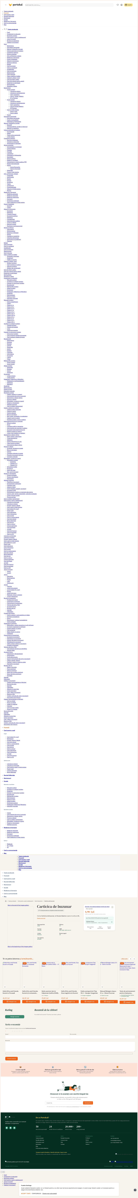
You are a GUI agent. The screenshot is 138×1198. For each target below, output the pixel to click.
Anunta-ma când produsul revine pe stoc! (97, 906)
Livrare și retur (64, 1140)
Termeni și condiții (108, 1166)
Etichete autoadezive (13, 617)
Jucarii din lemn (11, 593)
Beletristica (10, 46)
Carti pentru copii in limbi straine (16, 767)
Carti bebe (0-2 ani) (13, 509)
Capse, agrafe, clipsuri (13, 660)
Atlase (9, 133)
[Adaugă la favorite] (4, 986)
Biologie (9, 344)
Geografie (10, 170)
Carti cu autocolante (13, 517)
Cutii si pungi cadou (13, 708)
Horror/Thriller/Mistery (16, 106)
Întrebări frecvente (65, 1138)
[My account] (121, 4)
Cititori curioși (89, 1142)
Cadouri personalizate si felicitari (16, 682)
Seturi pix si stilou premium (15, 672)
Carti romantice (14, 95)
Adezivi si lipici (11, 487)
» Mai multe (124, 959)
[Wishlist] (117, 4)
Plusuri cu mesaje (12, 709)
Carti (8, 32)
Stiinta (9, 234)
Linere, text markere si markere (16, 433)
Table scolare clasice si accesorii (16, 644)
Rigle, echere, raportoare (14, 436)
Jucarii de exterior (12, 588)
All (8, 847)
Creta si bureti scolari (13, 495)
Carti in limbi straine (13, 110)
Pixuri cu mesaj (11, 702)
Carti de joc (10, 522)
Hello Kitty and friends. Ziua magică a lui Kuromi (69, 992)
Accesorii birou (11, 606)
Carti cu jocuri (11, 524)
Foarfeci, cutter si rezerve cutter (16, 662)
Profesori (88, 1138)
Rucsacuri (10, 468)
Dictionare (10, 290)
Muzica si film (11, 694)
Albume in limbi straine (14, 189)
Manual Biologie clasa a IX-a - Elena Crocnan (108, 992)
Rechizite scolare (12, 36)
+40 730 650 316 (115, 1138)
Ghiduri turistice (12, 263)
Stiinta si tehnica (12, 63)
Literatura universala (13, 502)
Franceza (9, 352)
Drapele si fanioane (12, 645)
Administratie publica (13, 221)
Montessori (7, 18)
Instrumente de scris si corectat (16, 396)
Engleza (9, 350)
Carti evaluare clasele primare (16, 337)
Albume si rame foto (13, 689)
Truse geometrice (12, 438)
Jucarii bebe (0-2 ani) (13, 590)
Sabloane (9, 440)
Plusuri (9, 591)
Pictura (9, 180)
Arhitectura (10, 185)
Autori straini (11, 100)
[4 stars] (19, 1031)
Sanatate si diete (12, 86)
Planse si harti (11, 297)
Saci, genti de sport (12, 472)
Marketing (10, 212)
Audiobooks (10, 69)
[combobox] (32, 5)
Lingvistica (10, 153)
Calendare (10, 612)
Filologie (9, 150)
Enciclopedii (10, 132)
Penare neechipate (12, 477)
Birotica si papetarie (13, 41)
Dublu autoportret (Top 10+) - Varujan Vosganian (89, 992)
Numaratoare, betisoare (14, 484)
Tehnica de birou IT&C (13, 605)
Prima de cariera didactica (42, 1148)
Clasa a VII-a (11, 313)
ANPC (131, 1166)
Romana (9, 342)
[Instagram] (10, 1127)
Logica (9, 357)
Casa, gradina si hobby (13, 76)
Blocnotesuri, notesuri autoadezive (17, 620)
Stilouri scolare (11, 423)
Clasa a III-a (10, 307)
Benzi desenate (11, 521)
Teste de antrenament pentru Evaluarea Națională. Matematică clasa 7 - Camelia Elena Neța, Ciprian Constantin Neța (128, 992)
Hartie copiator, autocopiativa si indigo (18, 615)
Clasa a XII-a (11, 322)
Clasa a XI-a (10, 320)
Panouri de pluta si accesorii (15, 640)
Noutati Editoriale (9, 16)
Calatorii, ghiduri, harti (13, 78)
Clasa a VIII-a (11, 315)
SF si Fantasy (14, 98)
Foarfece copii (11, 485)
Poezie (9, 115)
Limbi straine (11, 137)
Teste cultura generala (13, 135)
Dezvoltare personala (13, 47)
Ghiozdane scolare (12, 460)
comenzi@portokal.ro (116, 1140)
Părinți (87, 1140)
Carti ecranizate (11, 71)
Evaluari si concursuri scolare (15, 283)
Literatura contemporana (17, 93)
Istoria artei (10, 177)
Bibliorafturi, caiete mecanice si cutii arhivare (20, 625)
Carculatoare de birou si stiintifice (17, 649)
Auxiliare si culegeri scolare (15, 281)
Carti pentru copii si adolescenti (16, 37)
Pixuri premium (11, 669)
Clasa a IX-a (10, 317)
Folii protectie (11, 630)
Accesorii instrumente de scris (16, 430)
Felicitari (9, 706)
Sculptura (10, 182)
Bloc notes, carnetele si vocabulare (17, 416)
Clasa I (9, 303)
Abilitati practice (12, 404)
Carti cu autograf (12, 68)
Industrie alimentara (13, 238)
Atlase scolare (11, 288)
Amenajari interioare (13, 256)
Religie (9, 64)
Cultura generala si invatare (15, 51)
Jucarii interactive (12, 596)
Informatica (10, 229)
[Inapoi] (1, 1172)
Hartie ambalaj (11, 622)
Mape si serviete (12, 667)
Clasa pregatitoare (12, 302)
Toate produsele (8, 11)
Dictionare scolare (12, 803)
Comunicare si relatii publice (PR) (17, 162)
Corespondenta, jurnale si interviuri (17, 127)
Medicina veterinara (13, 197)
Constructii (10, 583)
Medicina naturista (12, 196)
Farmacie (9, 199)
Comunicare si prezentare (14, 603)
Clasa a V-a (10, 310)
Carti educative (11, 512)
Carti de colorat (11, 519)
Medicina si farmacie (10, 21)
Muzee (9, 179)
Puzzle (9, 580)
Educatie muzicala (12, 298)
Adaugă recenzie (14, 1016)
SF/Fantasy (13, 108)
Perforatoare (10, 655)
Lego (8, 581)
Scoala (6, 20)
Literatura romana (12, 504)
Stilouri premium (12, 670)
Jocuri (9, 571)
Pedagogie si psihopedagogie (15, 381)
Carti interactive (12, 514)
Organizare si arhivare (13, 601)
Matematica (10, 340)
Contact (63, 1144)
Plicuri (9, 618)
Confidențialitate (118, 1166)
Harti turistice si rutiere (14, 265)
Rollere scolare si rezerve (14, 431)
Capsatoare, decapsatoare (15, 654)
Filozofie (9, 152)
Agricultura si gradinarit (14, 239)
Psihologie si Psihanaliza (14, 121)
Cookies (126, 1166)
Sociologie (10, 157)
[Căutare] (39, 5)
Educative (10, 576)
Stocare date (11, 650)
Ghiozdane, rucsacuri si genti (15, 401)
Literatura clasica (15, 91)
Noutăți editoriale (40, 1140)
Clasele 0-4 (13, 463)
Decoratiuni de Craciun (14, 697)
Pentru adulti (14, 113)
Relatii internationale (13, 164)
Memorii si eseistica (13, 128)
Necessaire (10, 478)
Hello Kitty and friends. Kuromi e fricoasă (11, 992)
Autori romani (11, 89)
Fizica (8, 359)
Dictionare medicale (13, 201)
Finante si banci (11, 214)
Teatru (9, 184)
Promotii (6, 13)
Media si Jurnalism (12, 160)
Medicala (9, 844)
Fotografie (10, 175)
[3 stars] (17, 1031)
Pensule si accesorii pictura (15, 455)
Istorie (9, 165)
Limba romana (11, 376)
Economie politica (12, 216)
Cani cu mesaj (11, 701)
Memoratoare (11, 295)
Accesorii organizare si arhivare (16, 627)
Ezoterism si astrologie (13, 83)
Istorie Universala (15, 169)
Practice (9, 241)
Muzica (9, 191)
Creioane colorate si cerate (15, 453)
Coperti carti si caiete (13, 418)
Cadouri (87, 1144)
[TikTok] (14, 1127)
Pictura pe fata (11, 497)
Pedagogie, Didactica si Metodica (17, 292)
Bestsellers (38, 1144)
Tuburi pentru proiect (13, 443)
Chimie (9, 345)
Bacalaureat (10, 285)
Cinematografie (11, 187)
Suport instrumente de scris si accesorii (18, 659)
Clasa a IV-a (10, 308)
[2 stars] (15, 1031)
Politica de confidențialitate (73, 1106)
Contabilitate (11, 219)
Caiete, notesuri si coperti (14, 394)
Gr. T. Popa (10, 846)
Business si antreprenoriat (14, 226)
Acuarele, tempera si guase (15, 448)
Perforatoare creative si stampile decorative (20, 492)
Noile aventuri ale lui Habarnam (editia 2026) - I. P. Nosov (50, 992)
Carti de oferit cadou (13, 79)
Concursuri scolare (12, 334)
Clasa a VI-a (10, 312)
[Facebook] (6, 1127)
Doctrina (9, 206)
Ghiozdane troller (12, 467)
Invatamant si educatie (13, 34)
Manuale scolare (12, 280)
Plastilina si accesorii (13, 482)
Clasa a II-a (10, 305)
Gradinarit (10, 258)
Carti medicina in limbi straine (16, 202)
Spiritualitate (11, 84)
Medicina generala (12, 194)
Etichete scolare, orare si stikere (16, 420)
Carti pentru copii (9, 14)
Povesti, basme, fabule (13, 505)
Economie (10, 211)
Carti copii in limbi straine (14, 507)
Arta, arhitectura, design (14, 56)
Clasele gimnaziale (12, 327)
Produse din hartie (12, 600)
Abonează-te (88, 1103)
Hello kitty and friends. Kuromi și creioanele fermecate (30, 992)
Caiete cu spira (11, 411)
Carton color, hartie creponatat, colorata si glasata (22, 494)
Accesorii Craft (11, 490)
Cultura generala (12, 526)
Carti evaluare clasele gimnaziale (16, 335)
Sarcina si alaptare (12, 140)
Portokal (16, 5)
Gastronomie (11, 73)
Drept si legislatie (12, 59)
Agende (9, 610)
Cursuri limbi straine (13, 172)
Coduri (9, 207)
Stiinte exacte (11, 231)
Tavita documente (12, 657)
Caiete (9, 813)
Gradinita (10, 293)
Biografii (9, 125)
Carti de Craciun (12, 531)
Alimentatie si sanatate (14, 143)
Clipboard (10, 633)
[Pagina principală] (5, 901)
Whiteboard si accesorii (14, 642)
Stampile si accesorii (13, 664)
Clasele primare (11, 325)
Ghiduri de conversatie (13, 268)
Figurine (9, 586)
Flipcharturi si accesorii (14, 638)
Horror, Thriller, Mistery (17, 96)
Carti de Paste (11, 527)
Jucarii (9, 573)
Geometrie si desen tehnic (14, 398)
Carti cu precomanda (10, 23)
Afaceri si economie (13, 61)
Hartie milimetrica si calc (14, 441)
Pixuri (8, 425)
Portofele (9, 676)
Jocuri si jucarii (11, 39)
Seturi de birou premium (14, 674)
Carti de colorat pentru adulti (15, 81)
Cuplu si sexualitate (13, 120)
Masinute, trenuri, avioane (14, 595)
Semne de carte (11, 684)
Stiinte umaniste (12, 54)
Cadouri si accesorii (13, 42)
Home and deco (11, 691)
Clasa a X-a (10, 318)
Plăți (62, 1142)
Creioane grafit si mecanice (15, 426)
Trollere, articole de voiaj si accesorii (17, 696)
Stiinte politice (11, 159)
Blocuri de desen (12, 414)
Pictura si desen (11, 399)
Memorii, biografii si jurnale (15, 49)
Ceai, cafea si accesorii (13, 692)
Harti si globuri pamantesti (15, 406)
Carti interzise (11, 74)
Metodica (10, 384)
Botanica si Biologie (12, 233)
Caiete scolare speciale (14, 409)
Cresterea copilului (12, 52)
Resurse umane (11, 224)
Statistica (10, 217)
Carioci (9, 452)
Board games (11, 578)
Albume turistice (12, 266)
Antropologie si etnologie (14, 147)
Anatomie (10, 372)
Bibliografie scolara (12, 286)
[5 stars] (22, 1031)
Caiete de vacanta (12, 330)
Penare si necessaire (13, 403)
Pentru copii (13, 111)
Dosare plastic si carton (14, 628)
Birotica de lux (11, 608)
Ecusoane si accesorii (13, 637)
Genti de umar (11, 470)
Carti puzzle (10, 516)
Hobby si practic (12, 260)
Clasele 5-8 (13, 465)
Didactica (10, 382)
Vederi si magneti (12, 704)
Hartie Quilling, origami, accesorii (16, 489)
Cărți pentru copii (40, 1142)
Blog (5, 25)
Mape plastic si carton (13, 632)
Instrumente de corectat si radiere (17, 428)
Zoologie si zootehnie (13, 236)
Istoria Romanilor (15, 167)
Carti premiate (11, 66)
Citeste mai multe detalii (49, 1193)
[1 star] (12, 1031)
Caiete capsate (11, 413)
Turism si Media (11, 222)
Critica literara (11, 148)
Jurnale (9, 529)
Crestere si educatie (13, 142)
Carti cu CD (10, 534)
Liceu (8, 329)
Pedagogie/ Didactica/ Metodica (16, 804)
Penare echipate (12, 475)
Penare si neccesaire (13, 823)
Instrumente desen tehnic (14, 445)
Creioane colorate (12, 457)
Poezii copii (10, 510)
